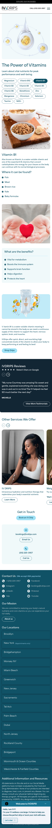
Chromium (24, 96)
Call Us (26, 558)
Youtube (34, 596)
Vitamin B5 (39, 86)
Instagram (10, 586)
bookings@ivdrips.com (40, 586)
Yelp (8, 596)
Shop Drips (9, 351)
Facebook (35, 581)
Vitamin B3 (24, 86)
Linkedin (9, 591)
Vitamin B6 (9, 91)
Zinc (37, 91)
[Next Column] (8, 425)
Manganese (9, 96)
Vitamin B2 (9, 86)
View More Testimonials (37, 404)
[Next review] (8, 374)
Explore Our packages (26, 1)
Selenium (39, 96)
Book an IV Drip (26, 518)
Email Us (26, 540)
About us (9, 619)
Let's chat (9, 820)
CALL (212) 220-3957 (37, 8)
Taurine (7, 101)
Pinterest (35, 591)
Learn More (11, 500)
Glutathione (24, 91)
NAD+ (18, 101)
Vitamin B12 (25, 81)
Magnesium (9, 81)
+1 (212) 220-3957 (13, 581)
